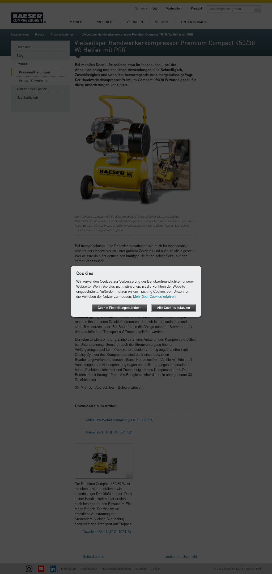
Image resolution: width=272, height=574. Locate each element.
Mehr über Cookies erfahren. (155, 297)
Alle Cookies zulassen (173, 308)
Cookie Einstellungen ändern (119, 308)
